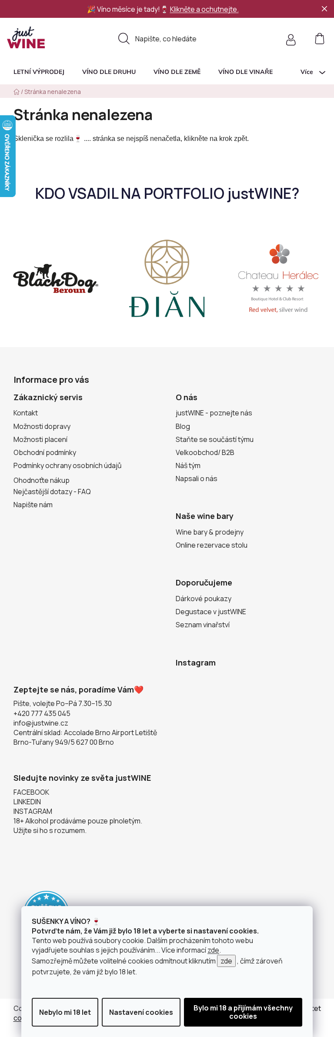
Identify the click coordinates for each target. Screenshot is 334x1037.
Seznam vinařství (203, 624)
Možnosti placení (40, 439)
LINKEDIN (27, 801)
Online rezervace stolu (211, 545)
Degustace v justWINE (211, 611)
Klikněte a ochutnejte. (204, 9)
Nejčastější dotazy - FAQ (52, 491)
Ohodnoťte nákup (41, 480)
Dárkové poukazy (203, 598)
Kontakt (25, 413)
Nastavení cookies (141, 1012)
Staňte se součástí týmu (215, 439)
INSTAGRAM (32, 811)
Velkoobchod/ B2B (205, 452)
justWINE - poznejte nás (214, 413)
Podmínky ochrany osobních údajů (67, 465)
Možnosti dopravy (41, 426)
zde (213, 950)
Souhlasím (243, 1012)
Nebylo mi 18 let (65, 1012)
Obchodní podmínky (44, 452)
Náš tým (188, 465)
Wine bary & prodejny (210, 532)
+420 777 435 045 (41, 713)
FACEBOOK (31, 792)
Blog (183, 426)
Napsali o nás (196, 478)
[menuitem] (39, 71)
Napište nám (33, 504)
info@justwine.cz (40, 723)
